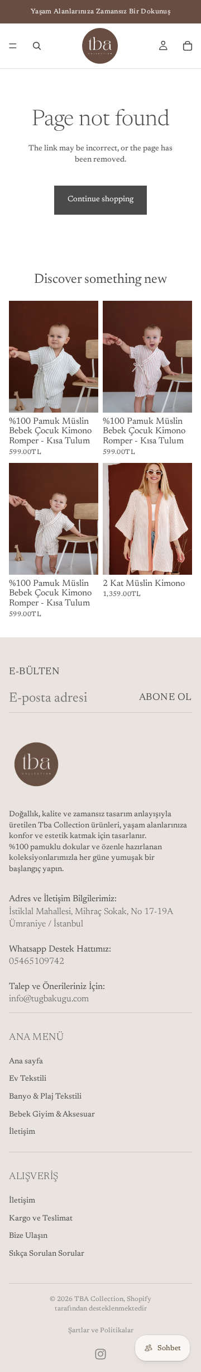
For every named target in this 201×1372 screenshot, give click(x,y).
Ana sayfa (26, 1062)
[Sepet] (187, 46)
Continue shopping (100, 200)
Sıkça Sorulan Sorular (46, 1254)
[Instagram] (100, 1354)
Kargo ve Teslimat (41, 1219)
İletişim (22, 1132)
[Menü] (13, 46)
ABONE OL (165, 698)
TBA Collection (98, 1299)
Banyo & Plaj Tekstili (45, 1097)
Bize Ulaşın (28, 1236)
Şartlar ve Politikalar (100, 1330)
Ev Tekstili (27, 1079)
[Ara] (37, 46)
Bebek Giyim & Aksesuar (52, 1115)
